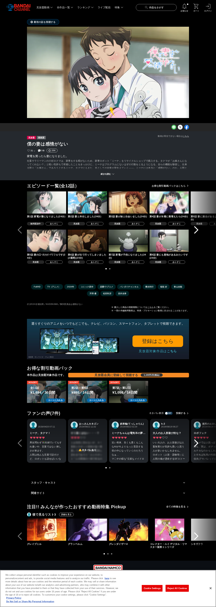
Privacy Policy (13, 598)
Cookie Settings (152, 588)
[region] (108, 588)
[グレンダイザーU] (128, 530)
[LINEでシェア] (173, 127)
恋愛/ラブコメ (106, 287)
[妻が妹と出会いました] (128, 202)
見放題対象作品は (158, 351)
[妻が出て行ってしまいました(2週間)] (87, 241)
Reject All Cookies (177, 588)
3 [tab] (111, 554)
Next (196, 230)
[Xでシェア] (180, 127)
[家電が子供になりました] (128, 241)
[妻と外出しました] (87, 202)
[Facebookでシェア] (186, 127)
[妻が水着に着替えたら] (169, 202)
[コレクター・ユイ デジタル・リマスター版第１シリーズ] (169, 530)
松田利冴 (107, 293)
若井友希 (122, 293)
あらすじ (54, 224)
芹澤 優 (93, 293)
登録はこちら (158, 341)
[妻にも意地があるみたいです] (169, 241)
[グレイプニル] (46, 530)
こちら (186, 136)
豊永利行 (149, 287)
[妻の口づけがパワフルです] (46, 241)
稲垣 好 (163, 287)
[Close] (210, 588)
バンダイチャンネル (129, 287)
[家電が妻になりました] (46, 202)
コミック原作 (87, 287)
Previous (19, 230)
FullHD (37, 287)
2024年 (70, 287)
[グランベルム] (87, 530)
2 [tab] (110, 269)
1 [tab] (106, 269)
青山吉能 (178, 287)
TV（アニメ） (53, 287)
